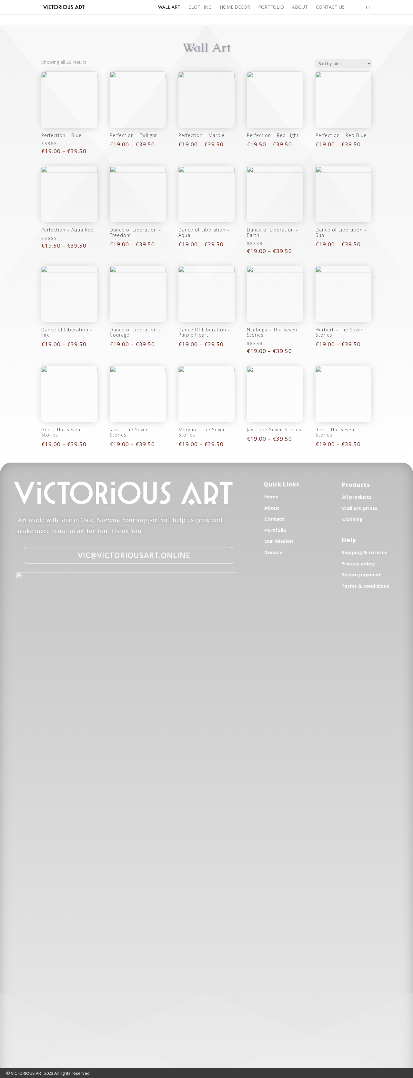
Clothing (200, 7)
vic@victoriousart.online (134, 555)
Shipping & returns (364, 552)
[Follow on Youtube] (289, 582)
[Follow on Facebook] (260, 582)
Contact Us (330, 7)
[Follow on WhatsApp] (303, 582)
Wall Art (169, 7)
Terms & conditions (365, 586)
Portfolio (271, 7)
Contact (274, 518)
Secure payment (361, 574)
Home (271, 496)
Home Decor (235, 7)
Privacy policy (358, 563)
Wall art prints (360, 508)
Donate (273, 552)
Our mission (278, 541)
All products (357, 497)
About (300, 7)
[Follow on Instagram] (274, 582)
